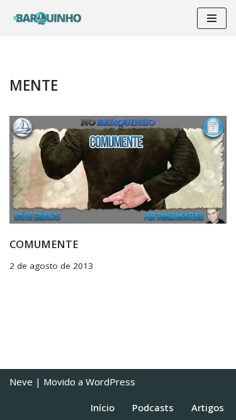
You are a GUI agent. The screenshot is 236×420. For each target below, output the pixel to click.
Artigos (207, 407)
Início (103, 407)
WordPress (110, 381)
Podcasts (153, 407)
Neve (21, 381)
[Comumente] (118, 170)
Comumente (43, 244)
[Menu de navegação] (212, 18)
